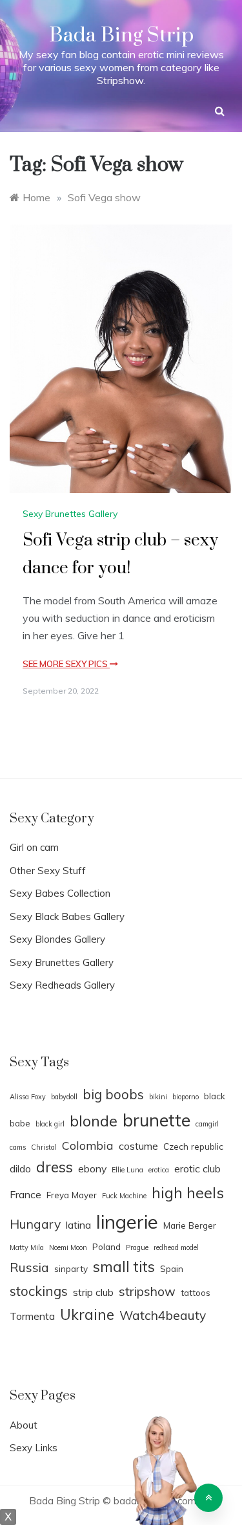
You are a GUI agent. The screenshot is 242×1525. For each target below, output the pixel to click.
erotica (158, 1169)
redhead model (176, 1247)
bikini (158, 1096)
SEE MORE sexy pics (66, 664)
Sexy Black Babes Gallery (67, 916)
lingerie (127, 1221)
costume (138, 1145)
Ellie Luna (127, 1169)
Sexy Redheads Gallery (62, 985)
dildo (20, 1168)
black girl (50, 1123)
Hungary (35, 1224)
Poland (106, 1246)
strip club (93, 1292)
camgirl (207, 1123)
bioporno (185, 1096)
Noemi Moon (68, 1247)
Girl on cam (34, 847)
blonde (93, 1120)
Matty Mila (27, 1247)
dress (54, 1166)
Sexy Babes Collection (60, 893)
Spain (171, 1268)
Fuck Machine (124, 1195)
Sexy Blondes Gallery (57, 939)
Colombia (88, 1145)
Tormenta (32, 1316)
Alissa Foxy (28, 1096)
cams (18, 1147)
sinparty (71, 1268)
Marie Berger (189, 1225)
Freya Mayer (71, 1194)
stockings (39, 1290)
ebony (92, 1168)
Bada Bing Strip (121, 35)
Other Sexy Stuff (48, 870)
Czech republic (193, 1146)
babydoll (64, 1096)
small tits (124, 1266)
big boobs (113, 1094)
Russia (29, 1267)
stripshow (147, 1291)
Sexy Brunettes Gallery (70, 514)
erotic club (197, 1168)
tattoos (195, 1292)
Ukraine (87, 1314)
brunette (156, 1120)
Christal (44, 1147)
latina (78, 1224)
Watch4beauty (162, 1315)
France (25, 1194)
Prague (137, 1247)
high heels (188, 1192)
